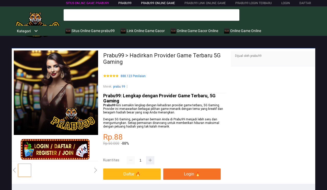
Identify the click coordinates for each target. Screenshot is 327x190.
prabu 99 (119, 86)
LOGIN (285, 3)
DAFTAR (305, 3)
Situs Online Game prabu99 (87, 3)
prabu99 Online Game (158, 3)
